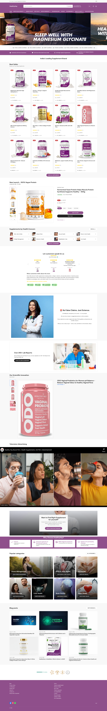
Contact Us (12, 691)
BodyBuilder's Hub (63, 239)
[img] (53, 255)
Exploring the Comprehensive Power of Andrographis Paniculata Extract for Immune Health (82, 634)
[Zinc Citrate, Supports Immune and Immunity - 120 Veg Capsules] (86, 149)
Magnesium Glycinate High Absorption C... (17, 91)
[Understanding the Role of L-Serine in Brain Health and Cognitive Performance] (83, 646)
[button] (28, 264)
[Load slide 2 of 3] (53, 43)
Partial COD (12, 688)
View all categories (53, 243)
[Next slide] (56, 43)
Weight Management (19, 239)
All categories (91, 553)
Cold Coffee (76, 208)
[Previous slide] (50, 43)
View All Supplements (53, 175)
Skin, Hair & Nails (18, 234)
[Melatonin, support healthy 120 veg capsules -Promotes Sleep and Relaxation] (64, 149)
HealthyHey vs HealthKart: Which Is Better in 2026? (52, 659)
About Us (11, 690)
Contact (63, 11)
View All (92, 229)
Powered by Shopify (21, 707)
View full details (60, 219)
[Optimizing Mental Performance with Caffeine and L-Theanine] (53, 620)
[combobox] (48, 6)
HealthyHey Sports (60, 187)
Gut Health (83, 239)
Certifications (12, 686)
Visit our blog (91, 608)
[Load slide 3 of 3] (55, 43)
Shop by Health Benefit (18, 11)
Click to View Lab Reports (22, 360)
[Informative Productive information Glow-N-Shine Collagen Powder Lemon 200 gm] (24, 646)
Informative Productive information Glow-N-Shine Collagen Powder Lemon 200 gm (22, 659)
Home (11, 11)
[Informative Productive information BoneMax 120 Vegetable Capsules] (24, 620)
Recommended (69, 11)
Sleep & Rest (39, 234)
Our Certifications (89, 11)
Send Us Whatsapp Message (53, 528)
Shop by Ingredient (45, 11)
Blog (10, 683)
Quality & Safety (79, 11)
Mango (59, 208)
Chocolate (70, 208)
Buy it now (70, 216)
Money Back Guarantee (14, 693)
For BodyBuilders (56, 11)
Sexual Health (62, 234)
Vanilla (64, 208)
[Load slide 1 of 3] (52, 43)
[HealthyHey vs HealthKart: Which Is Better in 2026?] (53, 646)
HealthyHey (15, 707)
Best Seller (36, 11)
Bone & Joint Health (85, 234)
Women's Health (29, 11)
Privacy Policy (12, 685)
